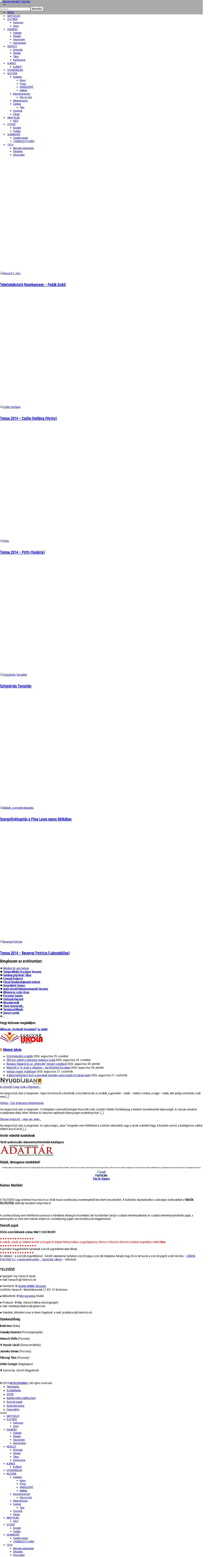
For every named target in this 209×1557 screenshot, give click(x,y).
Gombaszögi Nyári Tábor (17, 975)
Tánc (22, 107)
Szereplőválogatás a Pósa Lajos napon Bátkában (36, 819)
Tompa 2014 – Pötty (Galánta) (22, 552)
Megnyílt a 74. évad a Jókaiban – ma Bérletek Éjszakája (38, 1067)
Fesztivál (17, 1511)
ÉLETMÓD (12, 19)
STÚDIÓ (11, 124)
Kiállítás (23, 90)
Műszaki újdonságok (23, 148)
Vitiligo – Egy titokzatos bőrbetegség (22, 1103)
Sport (16, 1426)
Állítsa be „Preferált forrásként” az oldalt (24, 1029)
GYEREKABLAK (14, 1470)
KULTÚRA (12, 73)
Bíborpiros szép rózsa (16, 992)
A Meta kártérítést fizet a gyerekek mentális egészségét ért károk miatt (48, 1075)
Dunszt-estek (11, 1013)
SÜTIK (10, 1394)
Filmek (16, 1514)
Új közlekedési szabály (20, 1056)
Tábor (16, 1456)
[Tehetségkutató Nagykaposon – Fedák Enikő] (10, 273)
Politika (17, 1531)
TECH (10, 144)
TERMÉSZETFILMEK (23, 141)
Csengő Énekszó (13, 978)
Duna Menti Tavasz (14, 985)
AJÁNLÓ (11, 1463)
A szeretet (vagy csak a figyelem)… (20, 1087)
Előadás (17, 36)
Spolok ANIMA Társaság (32, 1286)
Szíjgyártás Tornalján (16, 686)
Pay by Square (101, 1178)
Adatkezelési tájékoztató (21, 1398)
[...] (7, 1096)
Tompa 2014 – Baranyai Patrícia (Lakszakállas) (35, 953)
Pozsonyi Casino (13, 995)
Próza (23, 83)
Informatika (18, 154)
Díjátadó (17, 32)
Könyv (23, 80)
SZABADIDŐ (13, 134)
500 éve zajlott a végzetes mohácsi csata (31, 1060)
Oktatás (17, 53)
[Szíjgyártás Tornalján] (13, 674)
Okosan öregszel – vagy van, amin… (20, 1119)
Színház (17, 104)
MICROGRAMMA (18, 1383)
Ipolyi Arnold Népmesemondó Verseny (25, 989)
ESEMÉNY (12, 29)
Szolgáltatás (14, 1390)
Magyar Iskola (12, 1050)
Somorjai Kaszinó (13, 999)
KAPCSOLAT (13, 1416)
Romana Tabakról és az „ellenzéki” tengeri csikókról (37, 1064)
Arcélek (17, 1528)
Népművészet (20, 100)
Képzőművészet (21, 93)
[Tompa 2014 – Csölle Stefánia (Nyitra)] (10, 407)
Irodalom (17, 76)
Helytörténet (19, 43)
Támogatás (13, 1386)
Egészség (18, 1422)
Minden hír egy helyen (16, 968)
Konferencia (19, 59)
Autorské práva (15, 1405)
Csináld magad (20, 137)
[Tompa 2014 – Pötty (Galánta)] (4, 541)
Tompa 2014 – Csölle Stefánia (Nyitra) (28, 418)
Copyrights (13, 1409)
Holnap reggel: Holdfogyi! (21, 1071)
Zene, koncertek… (13, 1006)
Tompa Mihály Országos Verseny (22, 971)
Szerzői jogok (14, 1402)
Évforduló (18, 49)
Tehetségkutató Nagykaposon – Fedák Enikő (33, 284)
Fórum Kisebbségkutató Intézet (21, 982)
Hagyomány (19, 39)
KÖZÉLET (12, 46)
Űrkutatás (18, 151)
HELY (15, 1521)
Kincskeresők (11, 1002)
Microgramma (27, 1296)
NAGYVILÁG (13, 1517)
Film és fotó (26, 97)
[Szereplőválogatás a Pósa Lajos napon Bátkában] (17, 807)
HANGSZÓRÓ (26, 87)
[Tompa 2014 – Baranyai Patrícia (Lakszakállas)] (11, 941)
